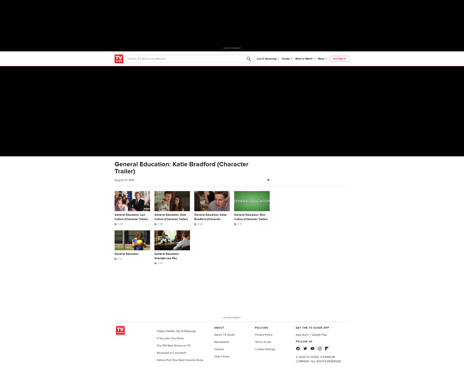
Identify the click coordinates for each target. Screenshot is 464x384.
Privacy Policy (263, 335)
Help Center (222, 356)
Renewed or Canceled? (171, 353)
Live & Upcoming (266, 58)
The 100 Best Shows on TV (174, 345)
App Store (302, 335)
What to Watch (303, 58)
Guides (286, 58)
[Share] (268, 180)
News (321, 58)
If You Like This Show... (171, 338)
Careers (219, 349)
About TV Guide (224, 335)
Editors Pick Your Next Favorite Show (180, 360)
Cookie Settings (265, 349)
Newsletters (221, 342)
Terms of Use (263, 342)
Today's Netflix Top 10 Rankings (176, 331)
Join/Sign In (339, 58)
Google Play (319, 335)
